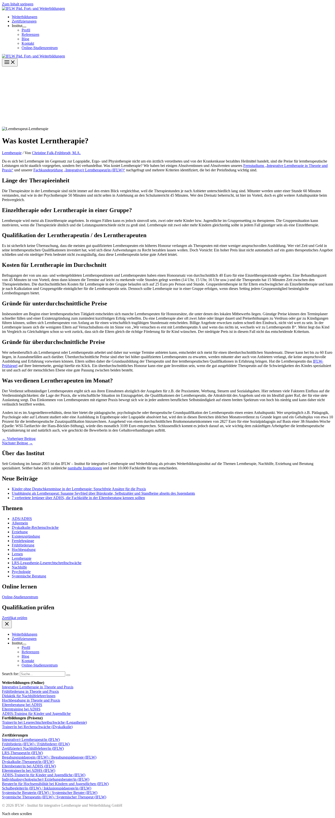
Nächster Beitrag (17, 443)
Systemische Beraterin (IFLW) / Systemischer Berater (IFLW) (49, 793)
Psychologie (21, 572)
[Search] (68, 675)
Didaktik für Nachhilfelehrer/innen (28, 696)
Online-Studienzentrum (20, 597)
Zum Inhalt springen (17, 4)
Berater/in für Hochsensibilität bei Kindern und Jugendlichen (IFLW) (55, 784)
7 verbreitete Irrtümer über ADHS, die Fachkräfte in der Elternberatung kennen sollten (78, 498)
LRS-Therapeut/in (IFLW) (22, 753)
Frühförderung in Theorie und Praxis (30, 691)
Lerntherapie (12, 153)
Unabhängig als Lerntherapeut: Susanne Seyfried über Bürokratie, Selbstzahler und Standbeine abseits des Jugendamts (103, 493)
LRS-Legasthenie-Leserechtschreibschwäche (46, 563)
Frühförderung (23, 545)
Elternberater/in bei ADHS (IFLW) (29, 766)
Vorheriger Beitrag (19, 438)
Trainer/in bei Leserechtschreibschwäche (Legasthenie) (44, 722)
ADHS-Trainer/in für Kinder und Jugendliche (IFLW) (43, 775)
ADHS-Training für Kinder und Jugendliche (36, 713)
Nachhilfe (19, 567)
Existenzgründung (26, 536)
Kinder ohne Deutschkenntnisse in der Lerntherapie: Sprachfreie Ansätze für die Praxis (79, 489)
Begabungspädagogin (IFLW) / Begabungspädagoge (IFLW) (49, 757)
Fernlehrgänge (23, 541)
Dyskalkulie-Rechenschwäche (35, 527)
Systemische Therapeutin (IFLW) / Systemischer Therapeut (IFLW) (54, 797)
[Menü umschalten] (24, 27)
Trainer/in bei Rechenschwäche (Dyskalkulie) (37, 727)
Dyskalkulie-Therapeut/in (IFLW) (28, 762)
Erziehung (20, 532)
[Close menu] (7, 624)
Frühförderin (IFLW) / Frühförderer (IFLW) (36, 744)
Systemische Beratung (29, 576)
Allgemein (20, 523)
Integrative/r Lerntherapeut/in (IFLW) (31, 739)
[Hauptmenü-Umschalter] (10, 62)
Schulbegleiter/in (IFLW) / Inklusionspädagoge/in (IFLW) (46, 788)
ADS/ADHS (22, 519)
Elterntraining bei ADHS (21, 709)
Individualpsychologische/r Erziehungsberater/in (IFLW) (45, 779)
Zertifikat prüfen (14, 618)
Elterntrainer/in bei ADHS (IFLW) (28, 770)
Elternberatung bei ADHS (22, 705)
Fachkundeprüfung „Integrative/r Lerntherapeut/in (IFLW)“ (79, 170)
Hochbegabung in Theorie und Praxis (31, 700)
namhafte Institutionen (85, 468)
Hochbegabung (24, 549)
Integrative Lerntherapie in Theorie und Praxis (37, 687)
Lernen (17, 554)
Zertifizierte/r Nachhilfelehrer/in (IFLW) (33, 748)
